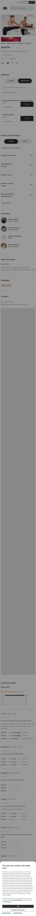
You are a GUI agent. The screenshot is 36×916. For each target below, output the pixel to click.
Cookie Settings (18, 910)
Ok (18, 906)
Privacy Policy (7, 901)
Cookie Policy (18, 913)
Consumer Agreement (16, 900)
